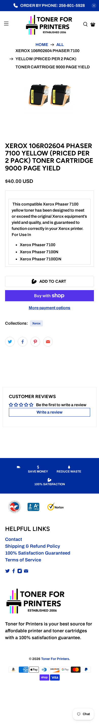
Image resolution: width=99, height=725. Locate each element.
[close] (93, 5)
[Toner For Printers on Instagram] (19, 571)
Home (42, 45)
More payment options (49, 308)
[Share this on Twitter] (10, 341)
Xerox (36, 323)
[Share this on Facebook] (22, 341)
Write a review (49, 412)
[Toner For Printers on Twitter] (7, 571)
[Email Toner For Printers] (26, 571)
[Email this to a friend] (48, 341)
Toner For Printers (55, 659)
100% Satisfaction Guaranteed (37, 553)
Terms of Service (23, 559)
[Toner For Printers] (49, 24)
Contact (13, 539)
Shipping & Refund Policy (32, 546)
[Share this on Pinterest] (35, 341)
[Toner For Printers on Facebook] (13, 571)
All (60, 45)
